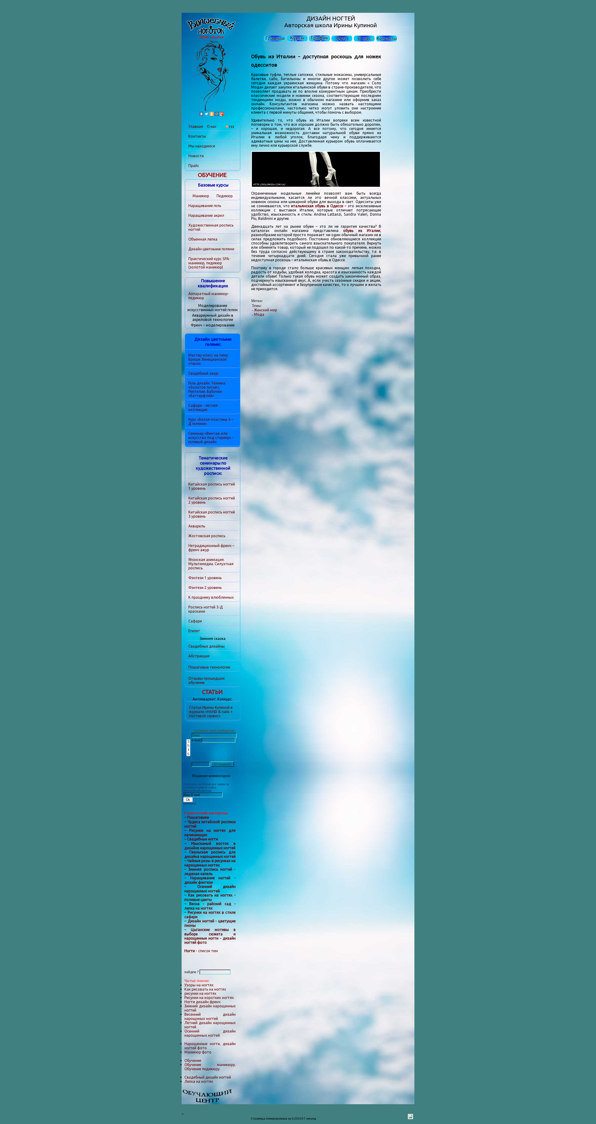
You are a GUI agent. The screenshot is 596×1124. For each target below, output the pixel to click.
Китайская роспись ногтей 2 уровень (211, 500)
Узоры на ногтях (198, 985)
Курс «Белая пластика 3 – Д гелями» (210, 421)
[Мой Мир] (217, 114)
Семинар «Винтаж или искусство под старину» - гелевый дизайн (211, 437)
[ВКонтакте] (201, 114)
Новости (196, 156)
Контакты (197, 136)
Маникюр (201, 196)
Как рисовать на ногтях (205, 989)
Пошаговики (198, 817)
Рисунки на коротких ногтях (209, 997)
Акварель (196, 526)
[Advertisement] (397, 54)
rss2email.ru (189, 803)
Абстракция (199, 656)
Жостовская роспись (206, 536)
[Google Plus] (222, 114)
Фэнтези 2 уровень (205, 587)
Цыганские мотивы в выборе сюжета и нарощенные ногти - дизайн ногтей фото (210, 935)
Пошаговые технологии (209, 667)
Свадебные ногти (202, 839)
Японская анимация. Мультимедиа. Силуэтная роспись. (211, 563)
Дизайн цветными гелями (211, 249)
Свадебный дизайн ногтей (207, 1077)
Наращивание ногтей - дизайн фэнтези (210, 880)
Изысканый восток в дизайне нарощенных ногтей (210, 845)
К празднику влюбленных (211, 597)
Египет (194, 631)
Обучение (192, 1060)
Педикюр (225, 196)
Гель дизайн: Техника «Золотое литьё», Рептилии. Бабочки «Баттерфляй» (206, 389)
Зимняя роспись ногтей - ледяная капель (210, 871)
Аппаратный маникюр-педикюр (208, 296)
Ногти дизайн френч (202, 1002)
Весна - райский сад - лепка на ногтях (210, 906)
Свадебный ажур (203, 373)
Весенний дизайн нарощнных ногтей (210, 1016)
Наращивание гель (204, 206)
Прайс (193, 165)
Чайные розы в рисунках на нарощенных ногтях (210, 863)
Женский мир (265, 310)
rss (231, 126)
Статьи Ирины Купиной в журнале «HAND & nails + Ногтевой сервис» (211, 711)
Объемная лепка (202, 239)
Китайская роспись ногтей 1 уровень (211, 486)
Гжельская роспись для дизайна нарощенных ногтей (210, 854)
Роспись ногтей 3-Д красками (205, 609)
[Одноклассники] (212, 114)
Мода (259, 314)
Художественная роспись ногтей (211, 227)
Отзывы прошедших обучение (206, 680)
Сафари (195, 621)
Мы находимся (201, 146)
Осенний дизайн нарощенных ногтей (210, 888)
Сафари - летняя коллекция (203, 407)
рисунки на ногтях (200, 993)
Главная (196, 126)
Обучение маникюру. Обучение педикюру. (210, 1067)
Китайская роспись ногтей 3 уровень (211, 514)
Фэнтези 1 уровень (205, 578)
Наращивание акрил (206, 215)
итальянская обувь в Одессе (317, 206)
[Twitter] (206, 114)
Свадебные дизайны (206, 646)
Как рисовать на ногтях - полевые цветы (210, 897)
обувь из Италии (361, 230)
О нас (212, 126)
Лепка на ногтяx (198, 1081)
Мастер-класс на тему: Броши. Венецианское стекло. (208, 359)
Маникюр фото (197, 1052)
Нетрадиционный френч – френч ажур (211, 547)
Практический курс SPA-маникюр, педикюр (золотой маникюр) (209, 263)
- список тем (201, 951)
